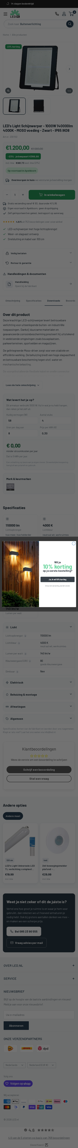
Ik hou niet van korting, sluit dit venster (57, 586)
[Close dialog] (73, 543)
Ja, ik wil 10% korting (57, 579)
